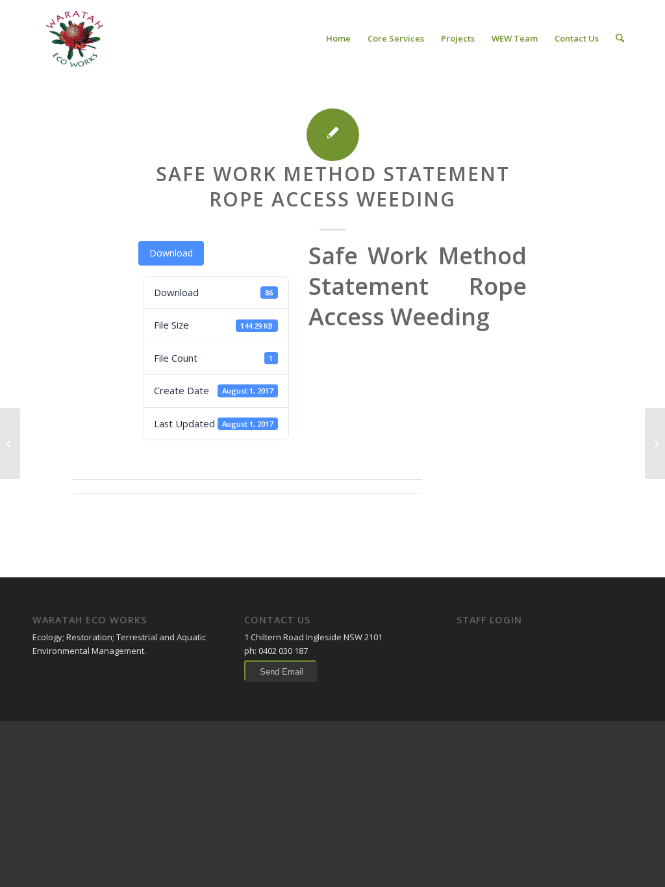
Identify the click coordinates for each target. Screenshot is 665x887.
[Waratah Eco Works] (73, 38)
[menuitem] (338, 38)
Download (171, 253)
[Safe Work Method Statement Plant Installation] (10, 443)
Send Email (281, 672)
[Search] (620, 38)
